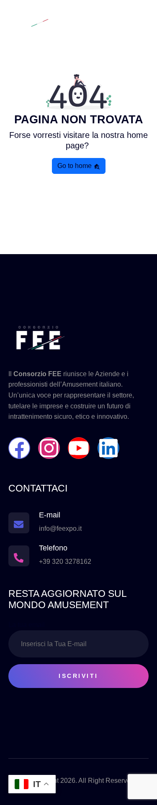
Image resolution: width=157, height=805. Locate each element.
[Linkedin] (108, 448)
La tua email (26, 624)
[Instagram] (49, 448)
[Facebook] (19, 448)
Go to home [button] (75, 165)
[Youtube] (79, 448)
